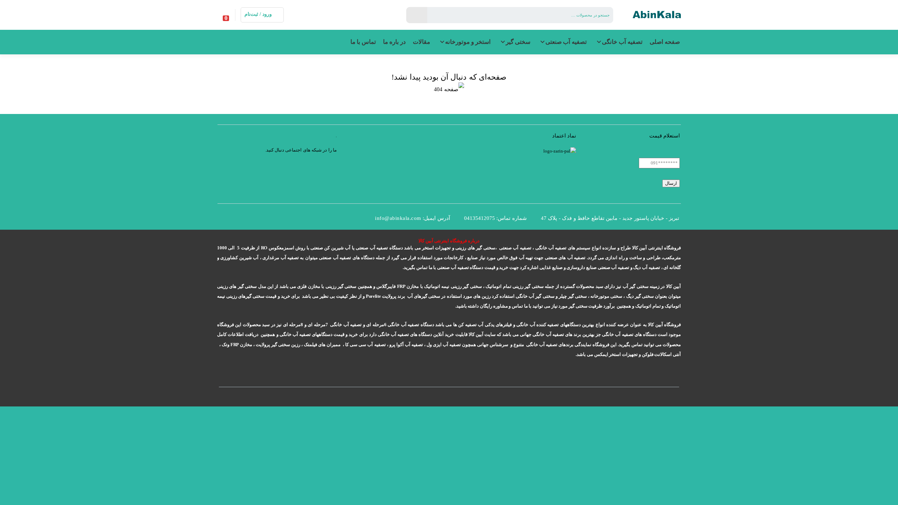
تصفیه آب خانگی (622, 42)
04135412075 (479, 218)
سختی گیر (518, 42)
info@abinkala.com (398, 218)
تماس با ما (363, 42)
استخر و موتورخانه (468, 42)
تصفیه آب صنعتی (566, 42)
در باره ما (394, 42)
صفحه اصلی (665, 42)
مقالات (421, 42)
